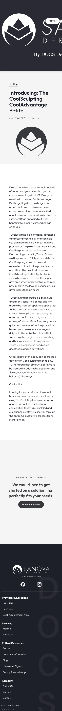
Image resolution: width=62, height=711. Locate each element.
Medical (7, 628)
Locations (8, 608)
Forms (6, 648)
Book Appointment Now (16, 614)
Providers (8, 602)
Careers (7, 697)
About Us (8, 685)
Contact (7, 691)
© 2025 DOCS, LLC (10, 705)
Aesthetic (8, 634)
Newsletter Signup (12, 666)
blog (15, 84)
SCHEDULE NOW (31, 504)
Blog (5, 660)
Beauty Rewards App (14, 672)
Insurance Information (15, 654)
